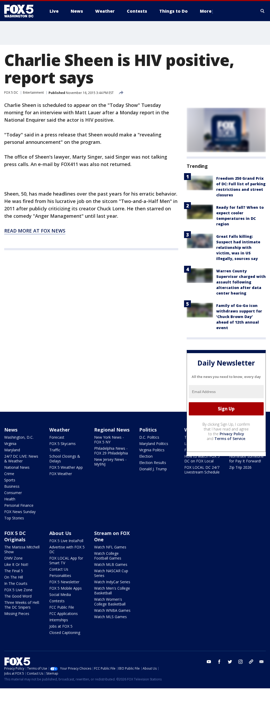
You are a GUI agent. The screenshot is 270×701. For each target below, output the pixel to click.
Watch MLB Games (110, 564)
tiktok (251, 661)
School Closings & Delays (64, 458)
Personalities (60, 575)
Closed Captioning (64, 632)
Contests (57, 600)
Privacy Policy (232, 433)
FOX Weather (60, 473)
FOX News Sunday (20, 511)
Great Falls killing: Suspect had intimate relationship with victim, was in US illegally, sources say (238, 247)
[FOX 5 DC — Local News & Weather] (21, 11)
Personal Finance (18, 505)
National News (17, 467)
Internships (58, 619)
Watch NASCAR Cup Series (111, 573)
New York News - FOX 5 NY (109, 439)
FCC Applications (63, 613)
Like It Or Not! (16, 564)
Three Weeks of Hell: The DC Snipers (22, 605)
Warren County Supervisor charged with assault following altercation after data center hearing (241, 282)
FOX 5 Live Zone (18, 589)
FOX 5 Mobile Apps (65, 588)
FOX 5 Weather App (66, 467)
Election (146, 456)
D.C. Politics (149, 437)
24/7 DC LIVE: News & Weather (21, 458)
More (205, 11)
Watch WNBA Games (112, 610)
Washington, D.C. (18, 437)
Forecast (56, 437)
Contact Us (58, 569)
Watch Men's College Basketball (112, 590)
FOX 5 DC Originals (15, 536)
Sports (9, 479)
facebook (219, 661)
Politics (148, 430)
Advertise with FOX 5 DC (67, 549)
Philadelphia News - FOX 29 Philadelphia (111, 451)
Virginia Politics (152, 449)
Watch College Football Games (107, 556)
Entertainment (33, 92)
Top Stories (14, 517)
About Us (60, 533)
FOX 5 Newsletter (64, 581)
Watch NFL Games (110, 547)
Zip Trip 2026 (240, 467)
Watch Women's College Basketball (110, 602)
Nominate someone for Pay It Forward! (246, 458)
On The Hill (13, 577)
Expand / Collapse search (262, 11)
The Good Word (18, 596)
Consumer (13, 492)
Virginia (10, 443)
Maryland (12, 449)
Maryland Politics (153, 443)
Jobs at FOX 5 (61, 626)
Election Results (152, 462)
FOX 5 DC (11, 92)
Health (9, 498)
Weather (59, 430)
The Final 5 (13, 570)
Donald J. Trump (153, 468)
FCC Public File (61, 607)
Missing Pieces (16, 613)
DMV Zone (13, 558)
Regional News (111, 430)
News (10, 430)
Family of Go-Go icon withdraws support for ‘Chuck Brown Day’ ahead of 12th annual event (239, 316)
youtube (209, 661)
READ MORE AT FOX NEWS (34, 231)
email (261, 661)
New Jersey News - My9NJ (110, 462)
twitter (230, 661)
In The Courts (15, 583)
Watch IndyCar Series (112, 581)
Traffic (54, 449)
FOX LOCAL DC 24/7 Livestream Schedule (202, 470)
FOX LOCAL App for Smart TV (66, 560)
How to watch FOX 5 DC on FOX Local (202, 458)
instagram (240, 661)
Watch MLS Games (110, 616)
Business (12, 486)
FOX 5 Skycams (62, 443)
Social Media (60, 594)
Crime (9, 473)
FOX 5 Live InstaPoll (66, 540)
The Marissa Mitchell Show (22, 549)
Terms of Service (229, 438)
